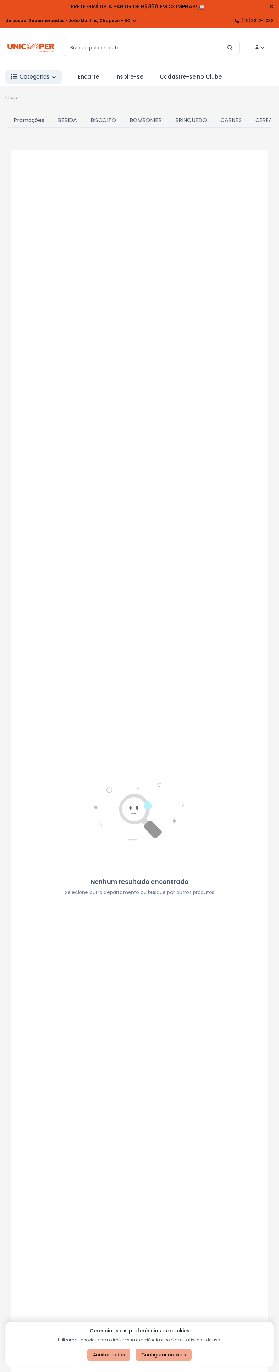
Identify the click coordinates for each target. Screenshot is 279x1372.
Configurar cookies (163, 1354)
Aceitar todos (109, 1354)
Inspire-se (129, 77)
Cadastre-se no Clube (191, 77)
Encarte (88, 77)
